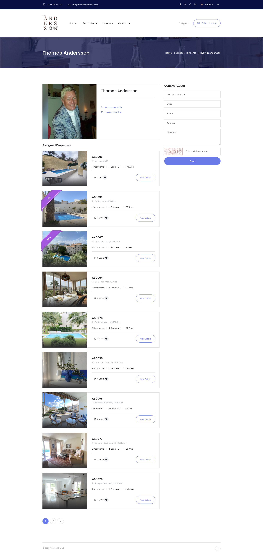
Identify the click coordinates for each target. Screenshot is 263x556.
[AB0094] (64, 289)
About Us (123, 23)
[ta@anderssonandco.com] (103, 112)
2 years (100, 217)
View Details (145, 177)
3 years (100, 258)
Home (73, 23)
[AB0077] (64, 450)
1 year (100, 177)
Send (192, 161)
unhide (118, 107)
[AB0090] (64, 370)
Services (106, 23)
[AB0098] (64, 410)
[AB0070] (64, 491)
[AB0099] (64, 168)
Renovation (89, 23)
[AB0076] (64, 330)
